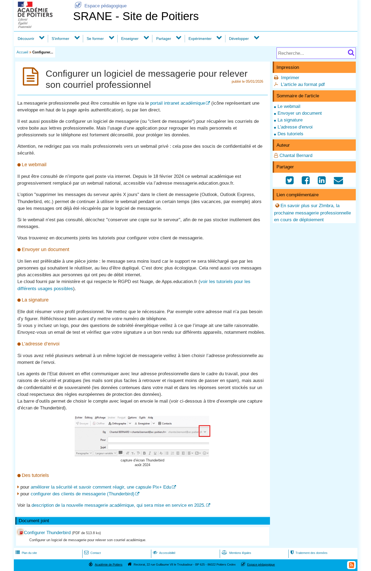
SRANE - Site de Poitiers (136, 16)
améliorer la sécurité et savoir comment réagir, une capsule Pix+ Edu (101, 487)
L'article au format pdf (303, 84)
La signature (290, 120)
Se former (95, 38)
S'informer (60, 38)
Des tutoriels (290, 133)
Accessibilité (164, 552)
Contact (92, 552)
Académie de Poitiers (108, 564)
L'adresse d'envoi (295, 127)
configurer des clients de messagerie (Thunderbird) (82, 493)
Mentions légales (236, 552)
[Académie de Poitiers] (42, 26)
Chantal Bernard (295, 155)
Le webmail (289, 106)
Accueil (22, 52)
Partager (163, 38)
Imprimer (290, 77)
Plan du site (26, 552)
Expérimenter (200, 38)
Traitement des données (309, 552)
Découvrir (26, 38)
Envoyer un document (300, 113)
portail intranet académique (177, 103)
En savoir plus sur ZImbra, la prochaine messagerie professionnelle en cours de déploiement (312, 212)
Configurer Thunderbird (47, 532)
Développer (239, 38)
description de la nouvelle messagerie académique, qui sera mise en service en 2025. (118, 505)
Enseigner (130, 38)
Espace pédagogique (101, 5)
